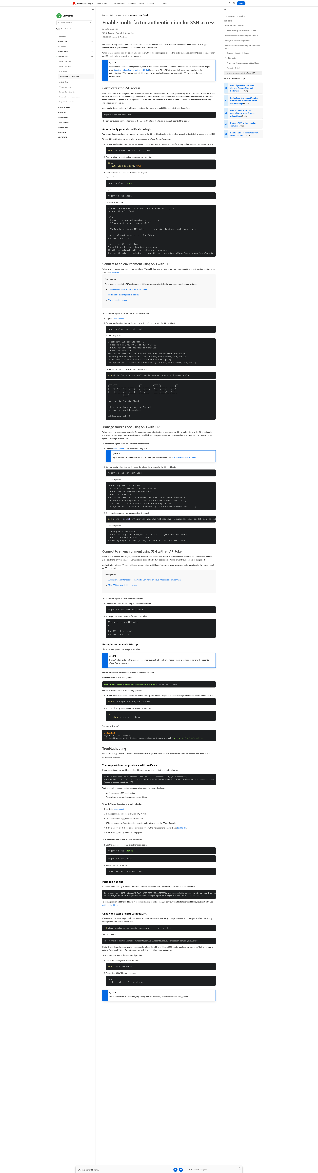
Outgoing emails (65, 87)
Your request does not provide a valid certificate (243, 63)
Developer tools (64, 107)
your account (119, 318)
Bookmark (231, 16)
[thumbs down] (181, 1170)
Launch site (62, 132)
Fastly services (63, 122)
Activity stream (64, 82)
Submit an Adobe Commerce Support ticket (131, 70)
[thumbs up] (175, 1170)
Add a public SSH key (110, 905)
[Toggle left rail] (93, 9)
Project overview (65, 61)
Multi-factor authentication (69, 76)
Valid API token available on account (123, 585)
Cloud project (63, 56)
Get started (62, 46)
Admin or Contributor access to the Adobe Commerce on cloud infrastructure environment (144, 579)
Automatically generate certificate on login (241, 31)
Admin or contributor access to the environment (127, 289)
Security (111, 33)
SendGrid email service (67, 92)
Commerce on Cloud (139, 15)
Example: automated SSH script (238, 53)
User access (63, 71)
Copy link (242, 16)
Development (62, 112)
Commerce (122, 15)
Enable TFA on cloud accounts (184, 457)
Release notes (63, 51)
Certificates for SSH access (234, 26)
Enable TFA (114, 272)
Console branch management (69, 97)
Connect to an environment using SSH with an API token (242, 46)
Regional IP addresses (66, 102)
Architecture (62, 41)
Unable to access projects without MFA (241, 73)
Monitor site (62, 137)
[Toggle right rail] (225, 9)
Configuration (129, 33)
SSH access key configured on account (123, 294)
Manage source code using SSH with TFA (239, 40)
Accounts (119, 33)
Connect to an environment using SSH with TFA (241, 36)
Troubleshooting (230, 58)
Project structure (65, 66)
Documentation (108, 15)
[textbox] (74, 22)
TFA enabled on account (118, 300)
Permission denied (233, 68)
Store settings (63, 127)
